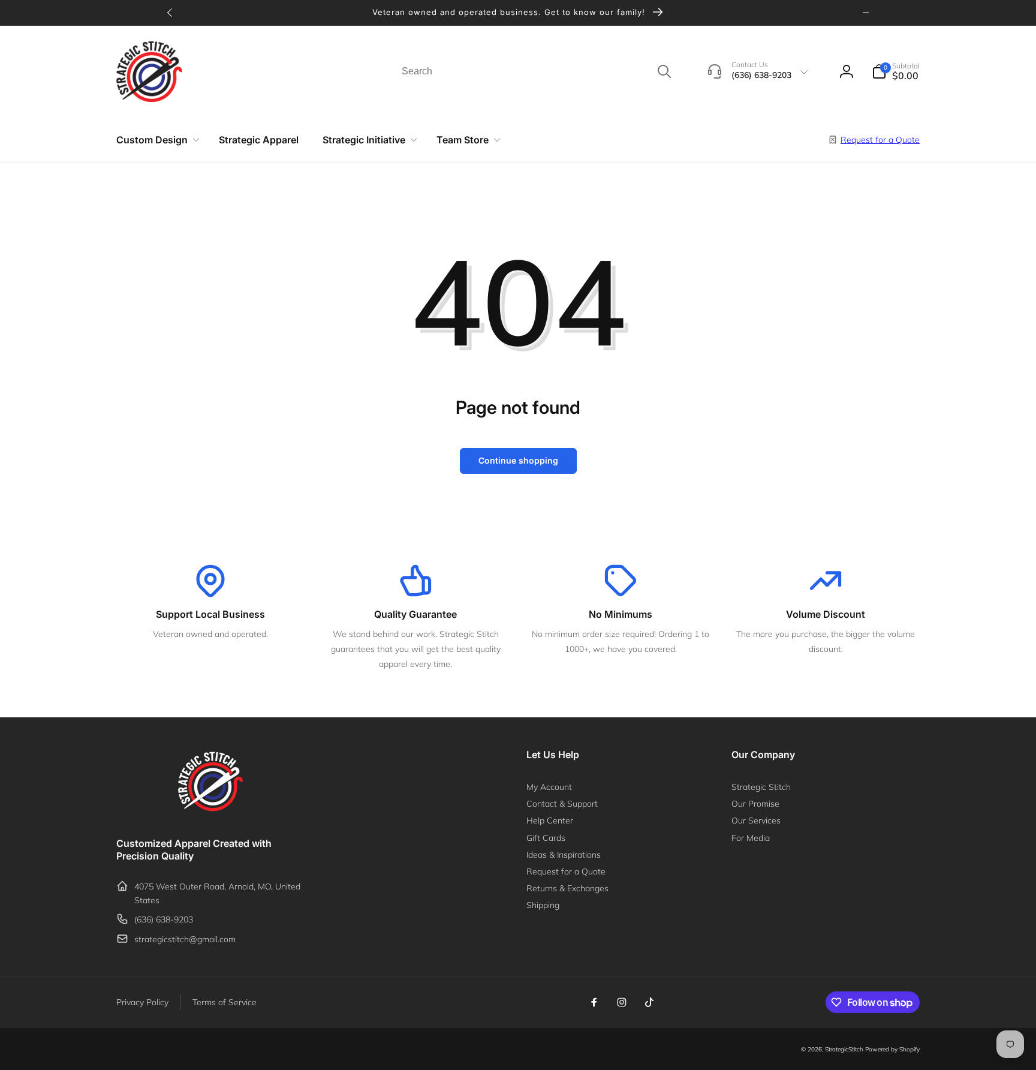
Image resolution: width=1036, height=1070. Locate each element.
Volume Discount (825, 614)
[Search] (664, 71)
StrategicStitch (844, 1049)
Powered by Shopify (892, 1049)
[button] (896, 71)
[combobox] (535, 71)
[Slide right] (866, 13)
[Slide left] (170, 13)
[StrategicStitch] (210, 811)
